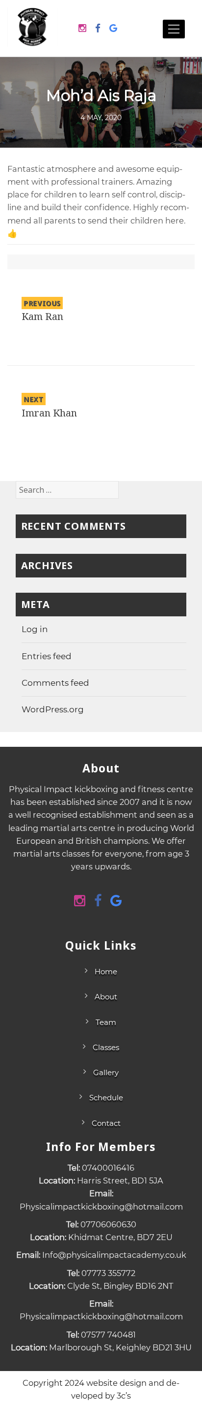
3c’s (124, 1396)
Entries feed (47, 656)
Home (106, 971)
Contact (106, 1123)
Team (106, 1022)
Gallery (106, 1072)
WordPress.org (53, 709)
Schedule (106, 1097)
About (106, 996)
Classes (106, 1047)
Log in (35, 629)
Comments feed (55, 683)
